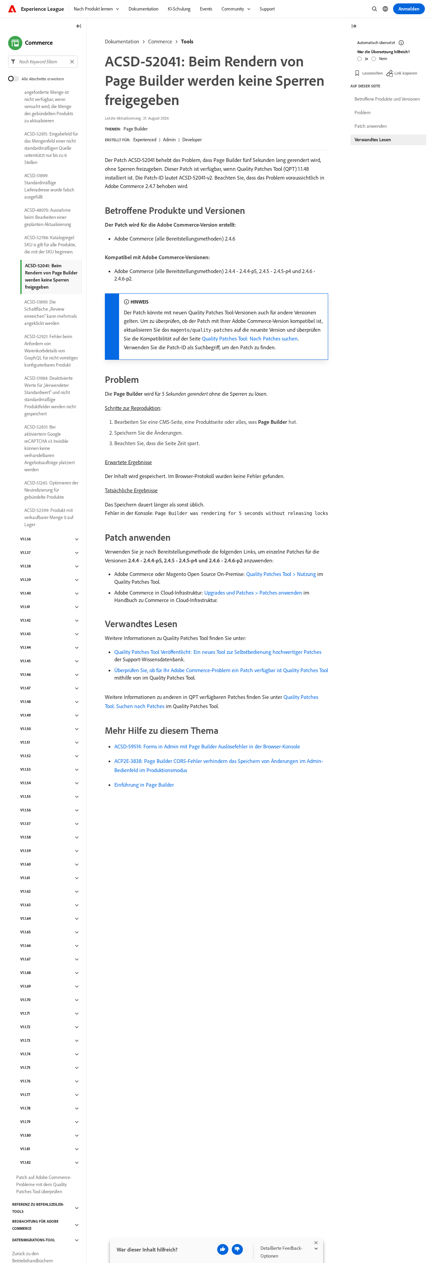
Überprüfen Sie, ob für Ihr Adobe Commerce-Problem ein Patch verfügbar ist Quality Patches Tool (221, 670)
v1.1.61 (25, 878)
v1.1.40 (25, 593)
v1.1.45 (25, 661)
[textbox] (42, 62)
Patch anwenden (371, 126)
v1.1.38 (25, 566)
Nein (383, 58)
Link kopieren (405, 72)
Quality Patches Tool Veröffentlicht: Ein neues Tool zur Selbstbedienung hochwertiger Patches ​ (218, 651)
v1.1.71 (25, 1013)
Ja (366, 58)
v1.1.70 (25, 1000)
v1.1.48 (25, 702)
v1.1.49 (25, 715)
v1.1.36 (25, 539)
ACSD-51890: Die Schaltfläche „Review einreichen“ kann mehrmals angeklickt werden (50, 312)
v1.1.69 (25, 986)
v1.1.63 (25, 905)
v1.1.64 (25, 918)
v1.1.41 (25, 607)
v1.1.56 (25, 810)
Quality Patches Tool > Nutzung (281, 574)
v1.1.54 (25, 783)
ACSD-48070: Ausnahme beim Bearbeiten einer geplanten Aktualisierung (47, 217)
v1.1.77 (25, 1095)
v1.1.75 (25, 1067)
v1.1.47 (25, 688)
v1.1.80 (25, 1135)
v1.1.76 (25, 1081)
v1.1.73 (25, 1040)
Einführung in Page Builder (144, 784)
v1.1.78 (25, 1108)
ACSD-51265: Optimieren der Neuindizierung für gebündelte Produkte (51, 490)
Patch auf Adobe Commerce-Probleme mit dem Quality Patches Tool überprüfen (43, 1184)
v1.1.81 (25, 1149)
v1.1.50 (25, 729)
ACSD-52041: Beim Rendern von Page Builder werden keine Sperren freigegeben (51, 276)
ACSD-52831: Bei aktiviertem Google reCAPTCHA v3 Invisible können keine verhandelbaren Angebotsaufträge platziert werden (49, 448)
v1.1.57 (25, 824)
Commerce (160, 41)
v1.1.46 (25, 674)
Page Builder (135, 129)
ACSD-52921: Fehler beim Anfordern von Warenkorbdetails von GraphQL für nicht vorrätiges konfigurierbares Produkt (51, 350)
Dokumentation (122, 41)
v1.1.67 (25, 959)
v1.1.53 (25, 769)
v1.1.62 (25, 891)
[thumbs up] (222, 1249)
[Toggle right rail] (353, 26)
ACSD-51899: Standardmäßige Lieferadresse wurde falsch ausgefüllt (49, 186)
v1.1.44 (25, 647)
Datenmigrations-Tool (33, 1240)
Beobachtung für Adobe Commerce (35, 1225)
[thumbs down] (237, 1249)
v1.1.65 (25, 932)
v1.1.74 (25, 1054)
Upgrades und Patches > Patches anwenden (253, 592)
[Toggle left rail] (78, 26)
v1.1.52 (25, 756)
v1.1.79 (25, 1122)
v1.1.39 (25, 580)
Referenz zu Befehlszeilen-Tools (38, 1208)
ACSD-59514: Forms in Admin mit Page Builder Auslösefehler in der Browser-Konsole (207, 746)
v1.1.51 (25, 742)
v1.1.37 (25, 553)
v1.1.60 (25, 864)
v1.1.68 (25, 973)
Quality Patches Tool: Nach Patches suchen (250, 338)
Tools (187, 41)
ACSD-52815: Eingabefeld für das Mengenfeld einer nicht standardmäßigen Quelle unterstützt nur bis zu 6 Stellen (51, 148)
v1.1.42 (25, 620)
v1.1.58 (25, 837)
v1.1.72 (25, 1027)
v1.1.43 (25, 634)
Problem (363, 112)
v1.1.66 (25, 946)
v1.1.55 (25, 796)
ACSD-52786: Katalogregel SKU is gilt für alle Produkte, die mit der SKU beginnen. (50, 244)
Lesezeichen (372, 72)
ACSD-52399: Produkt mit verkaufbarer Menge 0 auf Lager (48, 517)
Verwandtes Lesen (373, 140)
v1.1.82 (25, 1162)
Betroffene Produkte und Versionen (387, 99)
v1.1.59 (25, 851)
